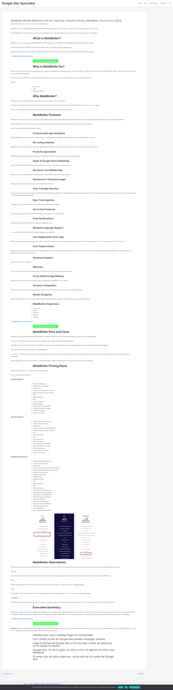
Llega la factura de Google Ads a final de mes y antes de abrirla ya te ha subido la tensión (72, 644)
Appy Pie (13, 571)
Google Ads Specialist (18, 3)
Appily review (86, 593)
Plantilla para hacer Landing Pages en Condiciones (63, 635)
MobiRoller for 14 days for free (23, 56)
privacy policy (126, 628)
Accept (121, 687)
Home (26, 684)
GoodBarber (15, 598)
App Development (16, 24)
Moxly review (79, 584)
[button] (170, 3)
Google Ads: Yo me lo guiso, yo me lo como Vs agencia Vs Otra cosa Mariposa (73, 651)
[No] (171, 687)
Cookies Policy (45, 684)
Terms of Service (135, 687)
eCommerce (27, 24)
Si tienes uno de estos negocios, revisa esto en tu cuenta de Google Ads (73, 658)
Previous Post (7, 674)
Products (34, 24)
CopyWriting (154, 3)
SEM (145, 3)
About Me (163, 3)
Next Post (142, 674)
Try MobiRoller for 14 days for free (45, 61)
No (126, 687)
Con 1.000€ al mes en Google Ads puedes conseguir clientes (69, 639)
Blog (140, 3)
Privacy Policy (56, 684)
